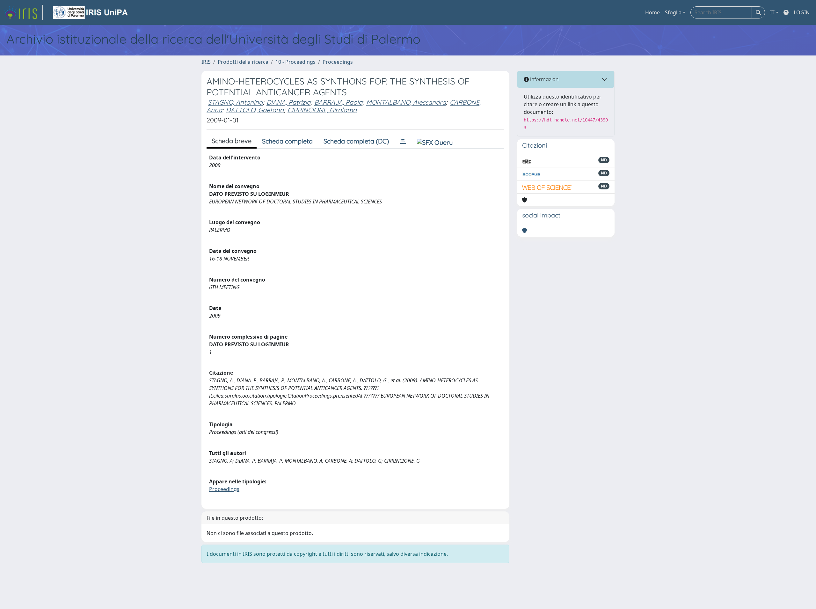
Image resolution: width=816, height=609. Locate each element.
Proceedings (338, 61)
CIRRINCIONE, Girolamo (322, 110)
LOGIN (802, 12)
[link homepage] (23, 12)
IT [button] (772, 12)
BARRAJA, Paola (338, 102)
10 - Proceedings (295, 61)
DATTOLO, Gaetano (255, 110)
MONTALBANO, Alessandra (406, 102)
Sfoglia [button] (673, 12)
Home (652, 12)
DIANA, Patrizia (288, 102)
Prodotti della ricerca (243, 61)
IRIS (206, 61)
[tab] (403, 141)
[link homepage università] (91, 12)
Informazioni (544, 79)
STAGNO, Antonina (235, 102)
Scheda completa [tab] (287, 141)
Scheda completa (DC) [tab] (356, 141)
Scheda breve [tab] (231, 141)
